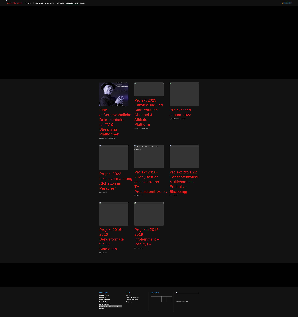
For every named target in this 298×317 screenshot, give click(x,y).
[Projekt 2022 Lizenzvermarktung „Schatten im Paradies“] (113, 157)
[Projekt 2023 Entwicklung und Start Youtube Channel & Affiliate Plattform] (149, 89)
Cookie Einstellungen (132, 300)
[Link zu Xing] (169, 299)
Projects (111, 138)
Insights (102, 138)
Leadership (102, 297)
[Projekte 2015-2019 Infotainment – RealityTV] (149, 214)
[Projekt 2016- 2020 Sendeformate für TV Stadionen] (113, 214)
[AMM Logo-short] (15, 3)
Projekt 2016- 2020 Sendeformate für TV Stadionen (111, 239)
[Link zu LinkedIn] (164, 299)
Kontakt (287, 3)
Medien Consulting (104, 300)
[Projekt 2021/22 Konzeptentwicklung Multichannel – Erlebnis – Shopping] (184, 156)
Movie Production (104, 302)
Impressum (129, 295)
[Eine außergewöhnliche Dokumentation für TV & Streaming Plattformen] (113, 94)
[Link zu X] (158, 299)
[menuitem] (28, 3)
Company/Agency (104, 295)
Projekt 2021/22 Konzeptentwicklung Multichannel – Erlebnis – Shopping (187, 182)
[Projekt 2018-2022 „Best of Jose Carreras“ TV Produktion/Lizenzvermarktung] (149, 156)
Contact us (129, 302)
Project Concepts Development (108, 306)
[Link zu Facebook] (153, 299)
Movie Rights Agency (105, 304)
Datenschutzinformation (132, 297)
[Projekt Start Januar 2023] (184, 94)
